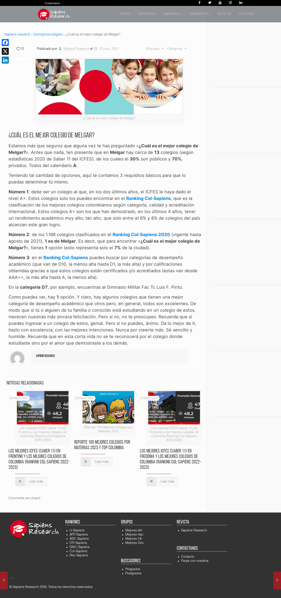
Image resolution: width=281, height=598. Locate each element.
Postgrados (133, 573)
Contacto (187, 557)
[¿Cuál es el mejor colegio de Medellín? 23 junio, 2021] (4, 580)
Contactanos (52, 3)
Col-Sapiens (78, 551)
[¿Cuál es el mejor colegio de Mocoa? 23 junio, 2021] (277, 580)
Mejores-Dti (133, 539)
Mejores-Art (133, 530)
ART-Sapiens (79, 534)
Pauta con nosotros (194, 561)
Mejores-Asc (134, 534)
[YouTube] (220, 3)
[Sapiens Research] (54, 14)
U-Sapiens (77, 530)
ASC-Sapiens (79, 539)
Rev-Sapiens (79, 555)
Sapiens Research (76, 49)
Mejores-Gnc (134, 543)
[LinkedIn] (5, 60)
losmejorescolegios (48, 35)
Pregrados (132, 569)
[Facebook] (199, 3)
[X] (5, 51)
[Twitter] (209, 3)
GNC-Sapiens (80, 547)
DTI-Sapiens (78, 543)
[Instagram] (230, 3)
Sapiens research (17, 35)
